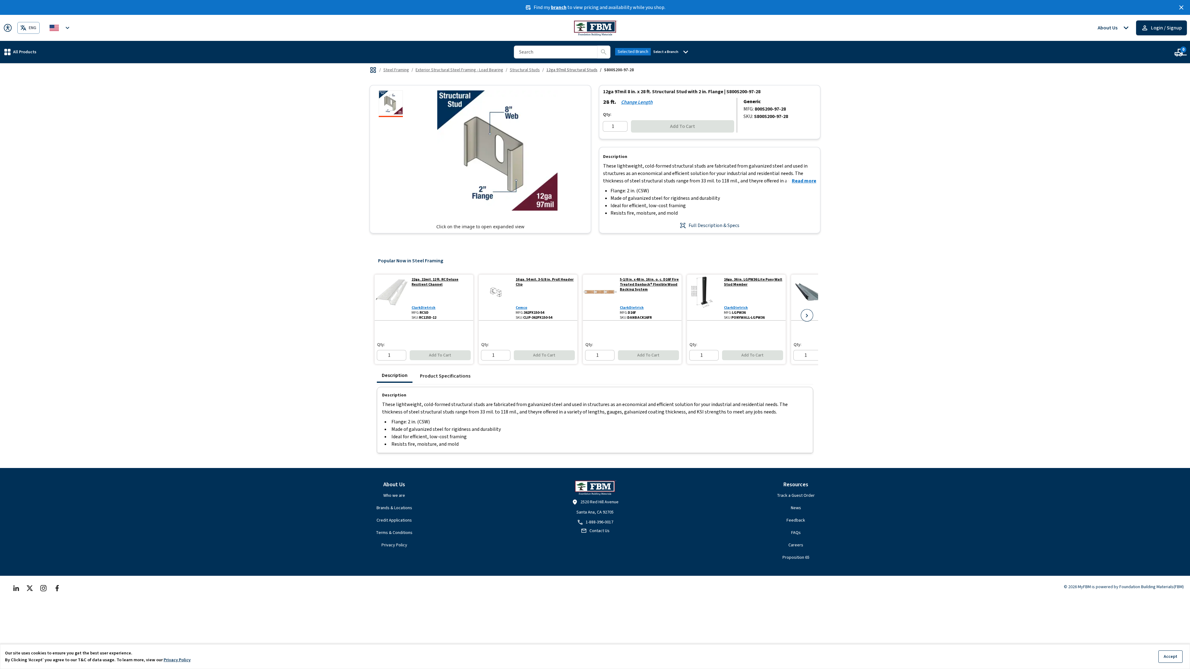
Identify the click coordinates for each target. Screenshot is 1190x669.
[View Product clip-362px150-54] (496, 297)
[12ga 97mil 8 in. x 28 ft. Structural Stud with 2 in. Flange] (391, 103)
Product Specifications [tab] (445, 376)
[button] (20, 52)
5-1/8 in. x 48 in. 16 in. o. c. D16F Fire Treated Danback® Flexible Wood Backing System (649, 284)
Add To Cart (682, 126)
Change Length (637, 102)
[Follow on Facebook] (57, 588)
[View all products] (373, 70)
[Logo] (595, 27)
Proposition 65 (795, 557)
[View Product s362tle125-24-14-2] (808, 297)
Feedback (796, 520)
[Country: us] (60, 28)
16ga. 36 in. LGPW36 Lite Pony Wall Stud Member (753, 282)
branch (558, 7)
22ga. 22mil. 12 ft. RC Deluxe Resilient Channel (435, 282)
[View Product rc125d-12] (392, 297)
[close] (1181, 7)
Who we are (394, 495)
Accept (1170, 656)
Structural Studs (525, 70)
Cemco (521, 307)
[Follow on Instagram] (43, 588)
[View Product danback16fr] (600, 297)
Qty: (607, 115)
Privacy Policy (394, 545)
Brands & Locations (394, 508)
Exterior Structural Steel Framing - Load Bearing (459, 70)
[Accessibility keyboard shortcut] (7, 28)
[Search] (603, 52)
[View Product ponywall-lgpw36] (704, 297)
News (796, 508)
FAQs (796, 533)
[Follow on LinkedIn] (16, 588)
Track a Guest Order (796, 495)
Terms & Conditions (394, 533)
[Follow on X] (29, 588)
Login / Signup (1166, 27)
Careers (795, 545)
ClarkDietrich (423, 307)
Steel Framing (396, 70)
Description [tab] (395, 375)
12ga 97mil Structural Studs (571, 70)
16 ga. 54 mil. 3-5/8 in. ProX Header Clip (545, 282)
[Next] (807, 315)
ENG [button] (32, 28)
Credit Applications (394, 520)
